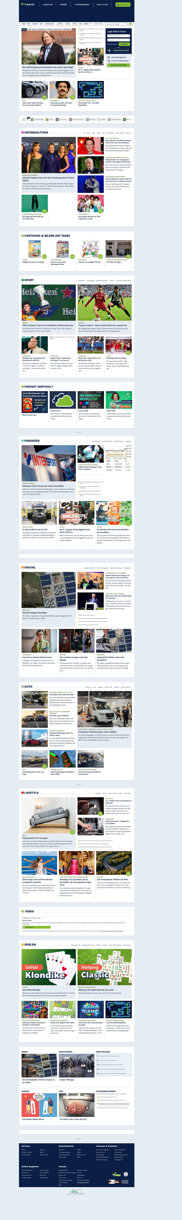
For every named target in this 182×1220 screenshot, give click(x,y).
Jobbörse (42, 1150)
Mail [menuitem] (80, 24)
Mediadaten (81, 1175)
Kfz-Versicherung (101, 1159)
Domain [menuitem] (86, 24)
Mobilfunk (48, 4)
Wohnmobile (108, 687)
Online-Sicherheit (119, 1150)
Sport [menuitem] (28, 24)
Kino (94, 133)
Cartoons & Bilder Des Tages (47, 236)
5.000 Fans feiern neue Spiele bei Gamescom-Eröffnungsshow (93, 621)
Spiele (79, 1150)
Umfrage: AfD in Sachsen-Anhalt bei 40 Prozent (109, 1056)
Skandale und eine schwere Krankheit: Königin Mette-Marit (112, 1069)
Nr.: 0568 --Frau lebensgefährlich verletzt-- (108, 1097)
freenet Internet (27, 1175)
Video (98, 133)
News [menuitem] (23, 24)
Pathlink (98, 945)
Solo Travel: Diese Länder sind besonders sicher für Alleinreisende (94, 843)
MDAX (108, 467)
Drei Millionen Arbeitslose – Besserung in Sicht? (90, 491)
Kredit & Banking (107, 441)
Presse (79, 1172)
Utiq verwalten (63, 1182)
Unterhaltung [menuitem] (49, 24)
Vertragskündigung (83, 1180)
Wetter (42, 1152)
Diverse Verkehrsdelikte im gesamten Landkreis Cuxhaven (111, 1100)
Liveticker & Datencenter (123, 280)
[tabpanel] (49, 52)
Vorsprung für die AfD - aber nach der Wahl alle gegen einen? (90, 43)
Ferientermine (26, 1155)
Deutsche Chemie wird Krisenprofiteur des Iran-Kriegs (90, 494)
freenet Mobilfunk (27, 1170)
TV (84, 133)
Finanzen (32, 441)
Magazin (100, 687)
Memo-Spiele (120, 133)
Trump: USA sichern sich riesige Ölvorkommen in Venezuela (90, 34)
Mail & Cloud (102, 4)
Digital (30, 567)
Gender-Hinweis (82, 1170)
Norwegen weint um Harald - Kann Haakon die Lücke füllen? (91, 29)
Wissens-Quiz (81, 1155)
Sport (29, 280)
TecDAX (109, 470)
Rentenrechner (119, 1157)
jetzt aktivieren (29, 927)
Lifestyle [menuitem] (59, 24)
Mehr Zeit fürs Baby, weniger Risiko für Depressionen (111, 1064)
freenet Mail (100, 1155)
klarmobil (43, 1175)
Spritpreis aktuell (27, 1152)
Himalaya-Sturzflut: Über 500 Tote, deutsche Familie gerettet (91, 38)
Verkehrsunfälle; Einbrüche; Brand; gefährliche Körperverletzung (113, 1107)
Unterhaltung (36, 132)
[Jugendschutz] (76, 1191)
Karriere (79, 1177)
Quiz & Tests (110, 133)
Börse (23, 1150)
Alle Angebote (124, 4)
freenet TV (25, 1172)
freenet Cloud (100, 1152)
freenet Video (44, 1170)
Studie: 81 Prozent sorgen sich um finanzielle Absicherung (89, 487)
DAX (108, 464)
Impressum (62, 1175)
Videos (79, 1152)
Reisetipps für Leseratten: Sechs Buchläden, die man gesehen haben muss (96, 840)
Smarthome (127, 568)
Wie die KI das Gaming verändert (87, 615)
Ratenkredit (118, 1152)
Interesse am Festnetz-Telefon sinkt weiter (89, 624)
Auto (28, 686)
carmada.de (43, 1177)
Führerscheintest (126, 687)
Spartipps (128, 441)
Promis (89, 133)
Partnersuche (44, 1155)
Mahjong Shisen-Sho (88, 945)
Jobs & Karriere (96, 441)
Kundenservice (63, 1170)
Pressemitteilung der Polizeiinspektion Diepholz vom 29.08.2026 (112, 1094)
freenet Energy (26, 1177)
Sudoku (104, 945)
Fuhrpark (116, 687)
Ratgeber (98, 793)
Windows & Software (116, 568)
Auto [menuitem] (41, 24)
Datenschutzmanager (65, 1180)
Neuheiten (88, 687)
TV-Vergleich (118, 1159)
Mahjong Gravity (76, 945)
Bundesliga (81, 280)
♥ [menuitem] (91, 23)
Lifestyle (31, 793)
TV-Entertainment (82, 4)
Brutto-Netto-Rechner (121, 1155)
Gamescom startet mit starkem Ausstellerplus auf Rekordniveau (94, 618)
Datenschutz (63, 1177)
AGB (60, 1185)
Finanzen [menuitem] (35, 24)
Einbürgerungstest (64, 1152)
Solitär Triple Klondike (115, 945)
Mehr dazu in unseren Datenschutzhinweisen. (111, 931)
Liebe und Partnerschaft (115, 793)
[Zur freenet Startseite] (27, 4)
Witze (103, 133)
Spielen (30, 944)
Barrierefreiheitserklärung (67, 1172)
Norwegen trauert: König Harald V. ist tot (108, 1060)
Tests (94, 687)
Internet (63, 4)
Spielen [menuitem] (75, 24)
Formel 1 (112, 280)
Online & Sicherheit (102, 568)
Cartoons (128, 133)
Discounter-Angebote (103, 1150)
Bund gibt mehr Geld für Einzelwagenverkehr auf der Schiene (92, 482)
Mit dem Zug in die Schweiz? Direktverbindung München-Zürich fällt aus (96, 847)
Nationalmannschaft (102, 280)
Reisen (105, 793)
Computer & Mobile (89, 568)
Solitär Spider (127, 945)
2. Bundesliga (90, 280)
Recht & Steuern (119, 441)
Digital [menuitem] (68, 24)
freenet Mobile (44, 1172)
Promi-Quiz (62, 1157)
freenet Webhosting (102, 1157)
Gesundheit (127, 793)
